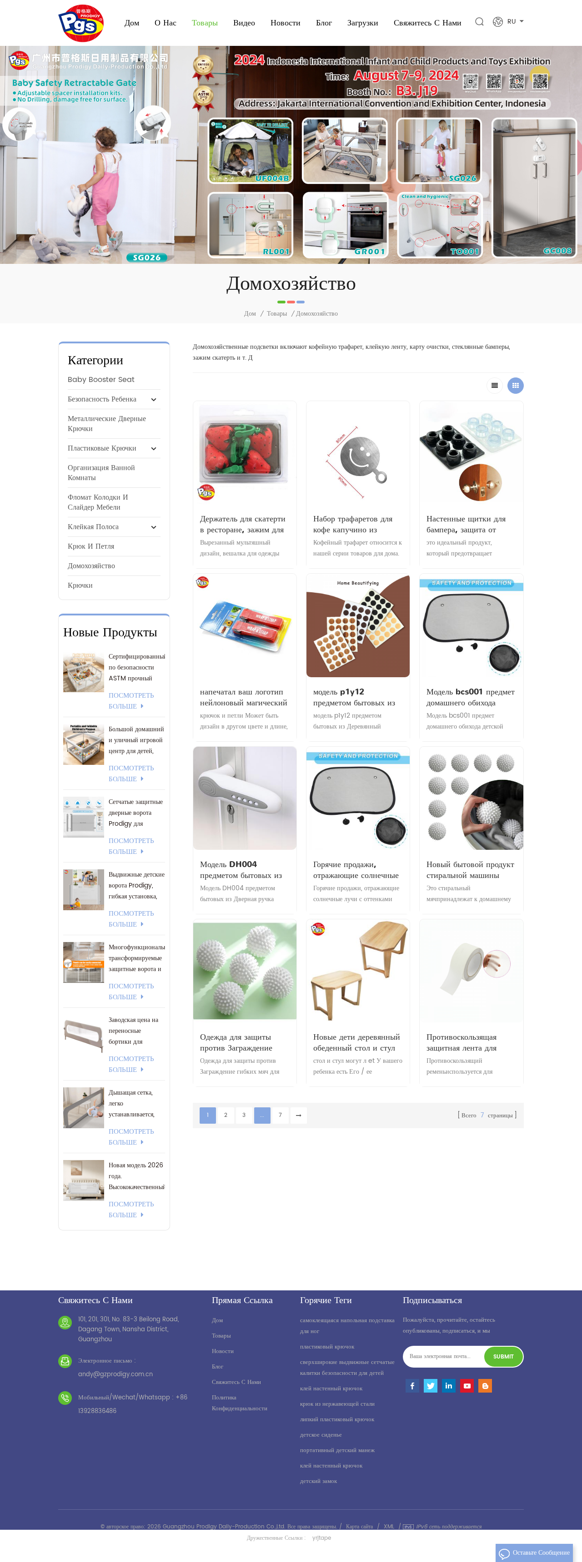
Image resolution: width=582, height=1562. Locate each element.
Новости (286, 22)
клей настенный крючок (331, 1388)
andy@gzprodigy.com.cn (115, 1374)
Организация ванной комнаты (101, 473)
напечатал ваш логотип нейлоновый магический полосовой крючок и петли (243, 697)
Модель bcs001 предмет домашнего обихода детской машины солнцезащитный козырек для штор (470, 697)
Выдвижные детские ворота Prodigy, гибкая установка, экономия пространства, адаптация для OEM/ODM (137, 885)
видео (244, 22)
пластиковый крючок (327, 1347)
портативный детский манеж (337, 1450)
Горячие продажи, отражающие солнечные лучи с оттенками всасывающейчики (356, 870)
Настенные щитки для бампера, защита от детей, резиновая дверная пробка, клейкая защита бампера (470, 524)
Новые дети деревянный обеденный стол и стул (356, 1042)
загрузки (362, 22)
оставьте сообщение (541, 1552)
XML (389, 1526)
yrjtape (321, 1538)
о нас (165, 22)
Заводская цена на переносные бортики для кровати (133, 1031)
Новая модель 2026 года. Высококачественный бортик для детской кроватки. (137, 1176)
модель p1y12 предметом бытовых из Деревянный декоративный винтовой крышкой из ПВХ (356, 697)
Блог (324, 22)
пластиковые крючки (102, 448)
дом (217, 1320)
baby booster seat (101, 380)
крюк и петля (91, 546)
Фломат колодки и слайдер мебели (98, 502)
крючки (80, 585)
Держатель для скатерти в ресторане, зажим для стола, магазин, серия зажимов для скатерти (243, 524)
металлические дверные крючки (107, 424)
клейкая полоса (93, 527)
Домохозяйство (91, 566)
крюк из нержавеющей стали (337, 1404)
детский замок (318, 1481)
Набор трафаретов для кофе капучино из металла (352, 524)
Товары (205, 22)
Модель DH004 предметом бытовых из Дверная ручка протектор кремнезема (241, 870)
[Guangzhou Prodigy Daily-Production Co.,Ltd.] (81, 23)
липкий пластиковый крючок (337, 1419)
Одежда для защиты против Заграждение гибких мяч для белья (238, 1042)
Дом (132, 22)
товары (221, 1336)
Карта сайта (359, 1526)
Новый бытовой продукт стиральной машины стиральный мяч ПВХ (470, 870)
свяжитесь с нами (428, 22)
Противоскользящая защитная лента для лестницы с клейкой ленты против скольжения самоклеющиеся (462, 1042)
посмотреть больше (131, 701)
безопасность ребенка (102, 399)
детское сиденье (321, 1435)
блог (217, 1367)
